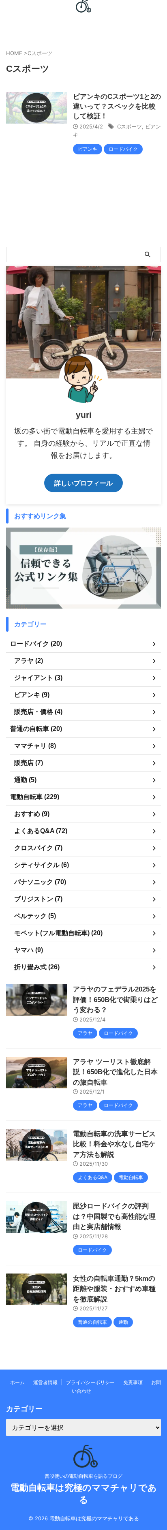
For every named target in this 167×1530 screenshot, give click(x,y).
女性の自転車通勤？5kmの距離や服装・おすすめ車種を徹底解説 (114, 1289)
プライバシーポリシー (90, 1382)
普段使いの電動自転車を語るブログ (83, 1476)
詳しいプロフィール (83, 483)
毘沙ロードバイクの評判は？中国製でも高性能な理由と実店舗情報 (114, 1216)
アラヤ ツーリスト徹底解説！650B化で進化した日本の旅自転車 (115, 1072)
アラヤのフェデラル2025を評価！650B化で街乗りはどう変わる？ (115, 999)
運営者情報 (45, 1382)
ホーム (17, 1382)
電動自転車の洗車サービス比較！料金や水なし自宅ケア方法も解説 (114, 1144)
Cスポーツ (129, 126)
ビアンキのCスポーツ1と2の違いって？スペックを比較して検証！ (117, 106)
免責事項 (133, 1382)
